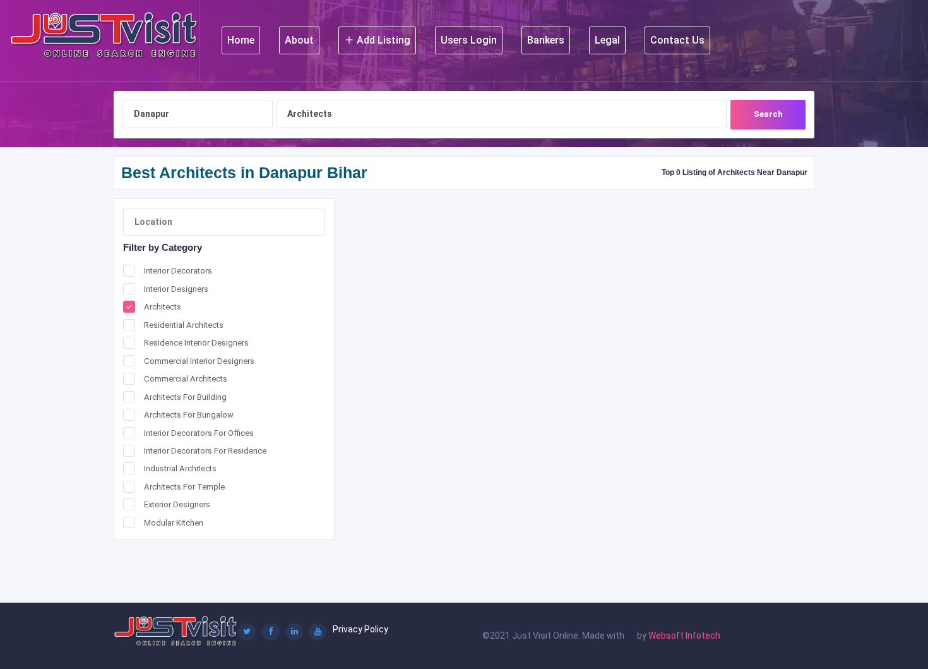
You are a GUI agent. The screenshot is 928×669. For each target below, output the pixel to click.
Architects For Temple (184, 486)
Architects (162, 306)
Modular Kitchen (173, 522)
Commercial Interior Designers (199, 361)
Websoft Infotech (684, 635)
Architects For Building (185, 397)
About (299, 40)
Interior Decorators (178, 270)
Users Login (469, 40)
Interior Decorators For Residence (205, 450)
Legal (607, 40)
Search (768, 114)
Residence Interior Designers (196, 342)
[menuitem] (241, 40)
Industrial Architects (180, 468)
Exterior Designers (177, 504)
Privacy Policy (360, 629)
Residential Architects (183, 325)
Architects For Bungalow (189, 414)
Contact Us (677, 40)
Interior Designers (176, 289)
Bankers (545, 40)
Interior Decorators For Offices (199, 433)
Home (240, 40)
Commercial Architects (185, 378)
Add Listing (382, 40)
